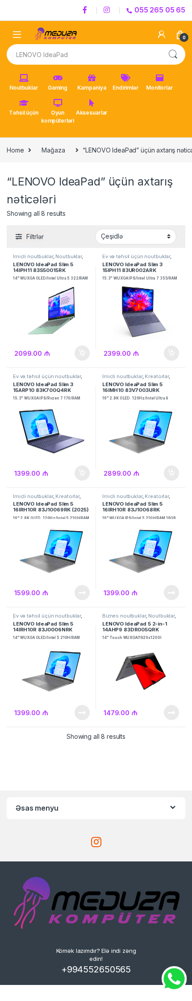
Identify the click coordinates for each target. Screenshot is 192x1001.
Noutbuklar (23, 87)
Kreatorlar (157, 376)
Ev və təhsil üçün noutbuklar (136, 256)
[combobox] (83, 54)
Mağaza (53, 150)
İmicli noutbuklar (33, 256)
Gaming (57, 87)
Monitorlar (159, 87)
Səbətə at (80, 353)
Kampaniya (91, 87)
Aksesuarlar (91, 112)
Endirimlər (125, 87)
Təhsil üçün (23, 112)
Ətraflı (81, 592)
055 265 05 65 (159, 9)
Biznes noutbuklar (124, 616)
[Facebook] (86, 10)
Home (15, 150)
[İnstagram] (108, 10)
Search (172, 54)
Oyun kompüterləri (57, 116)
